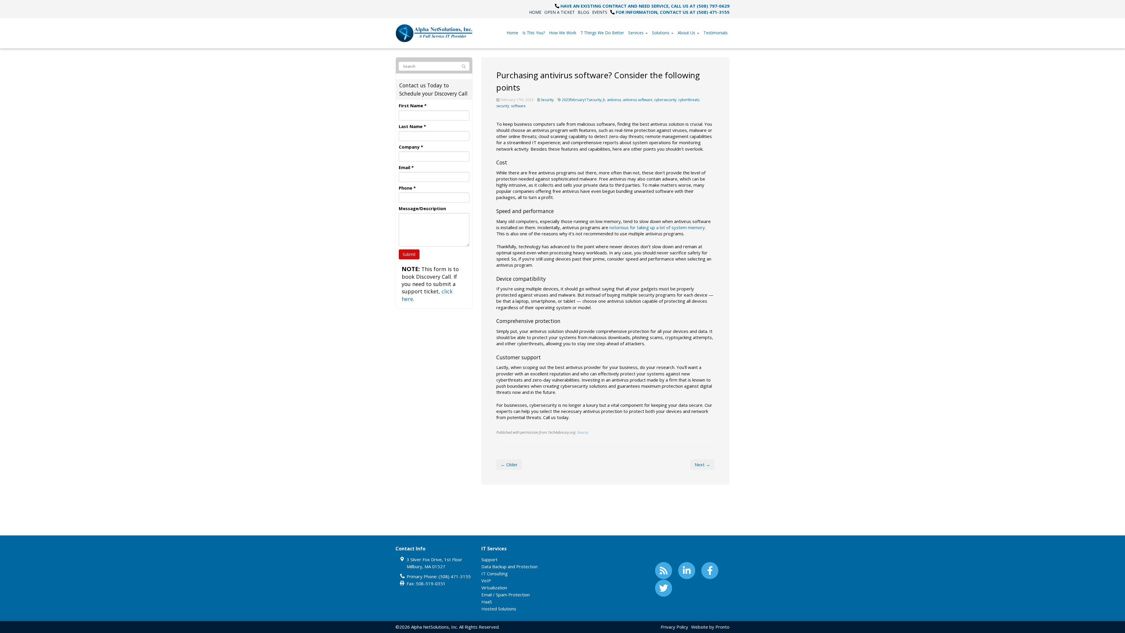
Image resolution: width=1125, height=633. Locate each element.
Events (599, 12)
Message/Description (422, 208)
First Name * (413, 105)
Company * (411, 147)
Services (636, 32)
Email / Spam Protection (505, 595)
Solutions (661, 32)
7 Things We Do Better (602, 32)
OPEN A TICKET (559, 12)
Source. (583, 432)
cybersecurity (665, 99)
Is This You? (533, 32)
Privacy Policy (674, 627)
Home (535, 12)
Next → (702, 464)
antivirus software (637, 99)
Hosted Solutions (498, 609)
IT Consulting (494, 573)
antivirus (614, 99)
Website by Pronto (710, 627)
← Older (509, 464)
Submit (409, 254)
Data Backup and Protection (509, 566)
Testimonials (715, 32)
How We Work (562, 32)
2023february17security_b (583, 99)
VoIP (486, 580)
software (518, 105)
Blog (583, 12)
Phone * (407, 188)
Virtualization (494, 588)
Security (547, 99)
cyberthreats (688, 99)
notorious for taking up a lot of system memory (657, 227)
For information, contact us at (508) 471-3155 (672, 12)
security (502, 105)
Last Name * (412, 126)
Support (489, 559)
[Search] (463, 66)
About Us (687, 32)
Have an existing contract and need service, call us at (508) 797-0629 (644, 6)
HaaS (486, 602)
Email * (406, 167)
